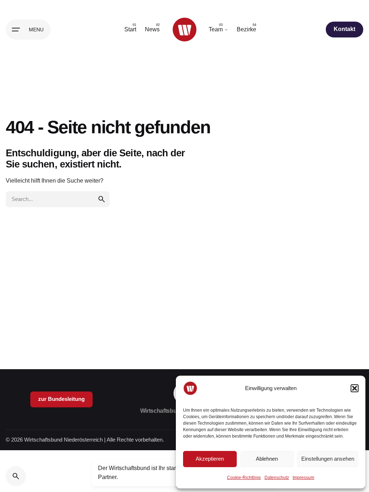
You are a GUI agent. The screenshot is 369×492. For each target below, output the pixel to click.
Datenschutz (276, 477)
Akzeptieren (210, 459)
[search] (102, 199)
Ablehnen (267, 459)
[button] (354, 388)
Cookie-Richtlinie (244, 477)
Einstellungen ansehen (327, 459)
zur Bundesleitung (61, 399)
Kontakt (344, 29)
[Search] (16, 476)
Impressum (303, 477)
